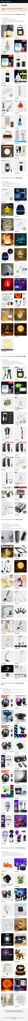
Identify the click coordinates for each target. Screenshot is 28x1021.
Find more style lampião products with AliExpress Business (12, 9)
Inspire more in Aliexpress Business (14, 1011)
